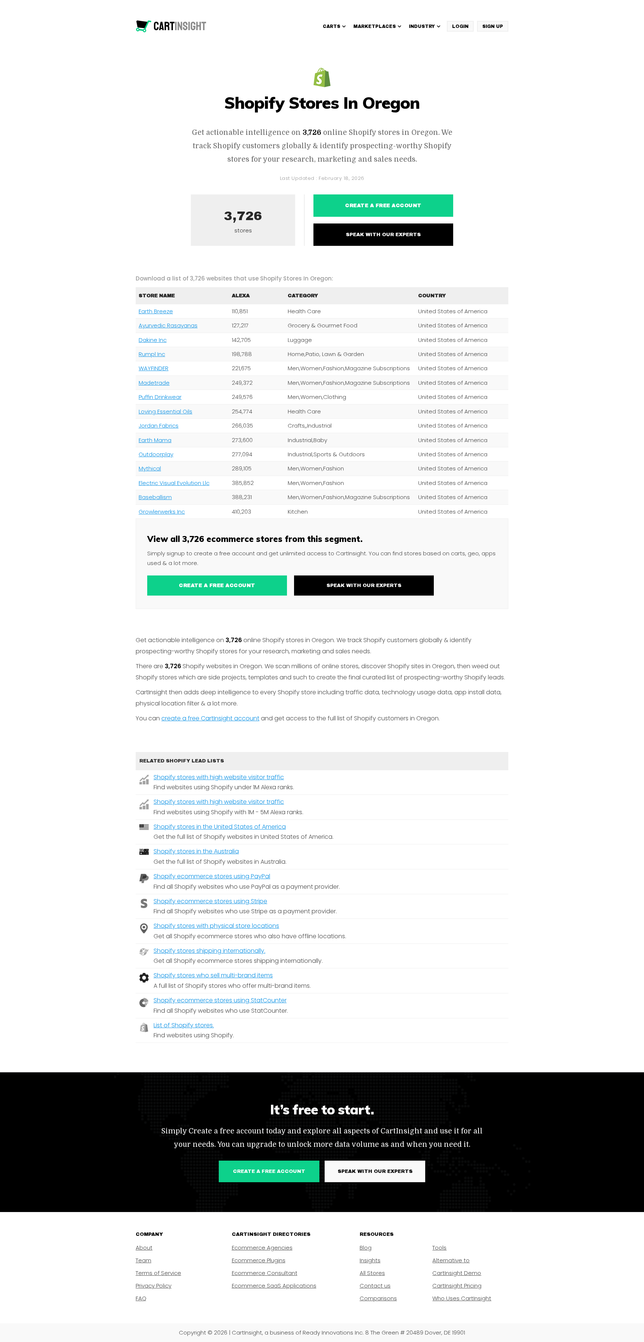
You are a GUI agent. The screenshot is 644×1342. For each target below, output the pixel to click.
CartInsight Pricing (457, 1285)
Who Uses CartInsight (461, 1298)
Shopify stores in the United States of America (220, 826)
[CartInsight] (171, 26)
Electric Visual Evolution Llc (174, 483)
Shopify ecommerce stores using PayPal (212, 876)
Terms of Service (158, 1273)
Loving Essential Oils (165, 411)
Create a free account (383, 205)
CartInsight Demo (456, 1273)
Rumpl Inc (152, 354)
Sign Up (492, 26)
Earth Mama (155, 440)
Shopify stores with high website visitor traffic (219, 777)
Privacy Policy (153, 1285)
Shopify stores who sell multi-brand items (213, 975)
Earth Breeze (156, 311)
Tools (439, 1247)
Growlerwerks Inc (162, 511)
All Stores (372, 1273)
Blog (366, 1247)
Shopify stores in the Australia (196, 851)
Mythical (150, 468)
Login (460, 26)
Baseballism (155, 497)
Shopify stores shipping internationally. (209, 950)
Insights (370, 1260)
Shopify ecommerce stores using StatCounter (220, 1000)
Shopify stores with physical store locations (216, 925)
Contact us (375, 1285)
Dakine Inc (153, 340)
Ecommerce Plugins (258, 1260)
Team (143, 1260)
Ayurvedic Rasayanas (168, 325)
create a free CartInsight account (210, 718)
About (144, 1247)
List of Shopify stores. (184, 1025)
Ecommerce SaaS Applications (274, 1285)
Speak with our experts (383, 234)
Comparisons (378, 1298)
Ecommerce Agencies (262, 1247)
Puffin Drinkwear (160, 397)
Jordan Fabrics (159, 425)
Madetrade (154, 383)
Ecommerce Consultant (264, 1273)
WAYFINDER (153, 368)
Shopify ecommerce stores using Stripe (210, 901)
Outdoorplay (156, 454)
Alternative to (451, 1260)
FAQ (141, 1298)
